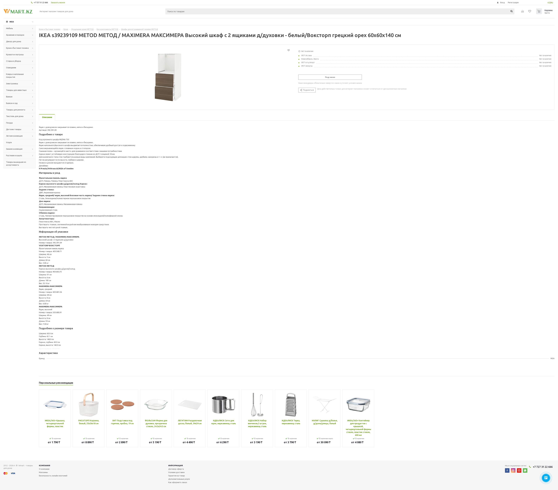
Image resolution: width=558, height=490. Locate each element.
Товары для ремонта (15, 110)
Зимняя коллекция (14, 149)
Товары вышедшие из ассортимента (16, 163)
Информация (175, 465)
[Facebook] (507, 470)
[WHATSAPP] (525, 470)
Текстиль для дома (14, 116)
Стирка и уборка (13, 61)
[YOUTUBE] (519, 470)
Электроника (12, 84)
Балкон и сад (12, 103)
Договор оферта (176, 469)
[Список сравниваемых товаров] (522, 12)
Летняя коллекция (14, 136)
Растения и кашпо (14, 155)
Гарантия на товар (176, 476)
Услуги (9, 142)
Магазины (43, 472)
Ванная (9, 97)
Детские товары (13, 129)
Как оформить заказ (177, 482)
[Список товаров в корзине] (545, 13)
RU (552, 3)
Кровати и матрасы (15, 54)
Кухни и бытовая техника (17, 48)
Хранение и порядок (15, 35)
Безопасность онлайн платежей (53, 476)
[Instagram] (513, 470)
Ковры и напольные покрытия (15, 75)
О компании (44, 469)
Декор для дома (13, 41)
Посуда (9, 123)
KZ (549, 3)
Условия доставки (176, 472)
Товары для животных (16, 90)
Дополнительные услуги (179, 479)
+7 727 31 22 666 (41, 2)
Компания (44, 465)
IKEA (11, 22)
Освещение (11, 68)
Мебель (9, 28)
